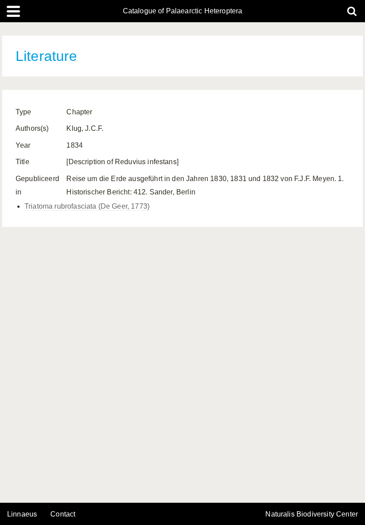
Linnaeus (22, 514)
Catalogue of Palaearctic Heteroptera (183, 11)
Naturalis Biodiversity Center (311, 514)
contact (62, 514)
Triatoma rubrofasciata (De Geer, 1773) (87, 206)
